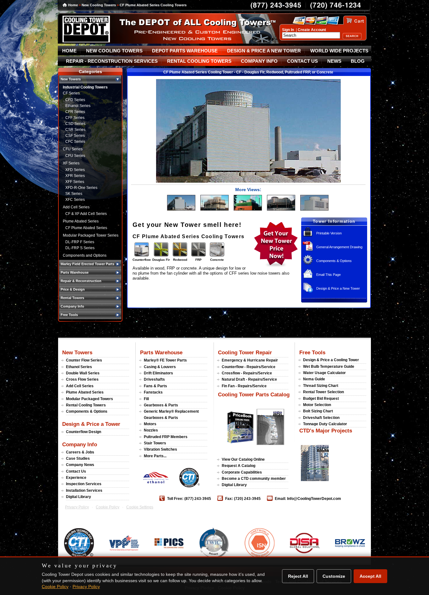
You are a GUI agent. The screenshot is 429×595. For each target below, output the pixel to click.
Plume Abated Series (81, 221)
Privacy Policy (77, 507)
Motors (150, 424)
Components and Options (84, 255)
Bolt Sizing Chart (318, 411)
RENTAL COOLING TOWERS (199, 61)
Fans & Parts (155, 386)
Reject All (298, 576)
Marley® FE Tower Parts (165, 360)
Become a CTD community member (254, 478)
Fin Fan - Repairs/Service (244, 386)
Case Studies (78, 458)
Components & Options (334, 261)
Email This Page (328, 274)
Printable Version (329, 233)
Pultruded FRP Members (165, 437)
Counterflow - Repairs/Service (248, 367)
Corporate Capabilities (242, 472)
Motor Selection (317, 405)
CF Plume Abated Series (86, 228)
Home (73, 5)
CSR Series (75, 129)
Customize (334, 576)
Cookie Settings (139, 507)
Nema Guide (314, 379)
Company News (80, 465)
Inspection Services (83, 484)
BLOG (358, 61)
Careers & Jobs (80, 452)
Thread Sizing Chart (320, 385)
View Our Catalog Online (243, 459)
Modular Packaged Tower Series (90, 235)
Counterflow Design (83, 432)
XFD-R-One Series (81, 187)
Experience (76, 477)
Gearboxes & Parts (161, 405)
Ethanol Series (77, 106)
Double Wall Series (83, 373)
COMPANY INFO (259, 61)
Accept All (370, 576)
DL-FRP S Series (80, 248)
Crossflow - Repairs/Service (247, 373)
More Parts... (155, 456)
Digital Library (78, 497)
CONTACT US (302, 61)
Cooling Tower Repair (245, 352)
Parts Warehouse (161, 352)
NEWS (334, 61)
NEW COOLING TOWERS (114, 50)
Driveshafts (154, 379)
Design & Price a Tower (91, 424)
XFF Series (74, 182)
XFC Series (75, 199)
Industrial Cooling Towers (85, 87)
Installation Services (84, 490)
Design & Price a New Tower (338, 288)
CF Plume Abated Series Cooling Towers (153, 5)
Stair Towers (155, 443)
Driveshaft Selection (321, 417)
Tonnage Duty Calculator (325, 424)
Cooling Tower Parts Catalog (254, 394)
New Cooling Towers (99, 5)
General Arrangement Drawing (339, 247)
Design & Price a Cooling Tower (331, 360)
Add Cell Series (76, 207)
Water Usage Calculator (324, 373)
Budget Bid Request (321, 398)
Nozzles (151, 430)
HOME (69, 50)
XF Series (71, 163)
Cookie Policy (107, 507)
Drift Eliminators (158, 373)
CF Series (71, 93)
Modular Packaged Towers (89, 399)
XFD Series (75, 170)
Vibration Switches (160, 449)
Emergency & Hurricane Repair (250, 360)
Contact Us (76, 471)
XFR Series (75, 176)
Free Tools (312, 352)
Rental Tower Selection (323, 392)
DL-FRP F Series (79, 242)
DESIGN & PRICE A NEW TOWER (264, 50)
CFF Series (74, 117)
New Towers (77, 352)
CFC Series (75, 141)
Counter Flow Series (84, 360)
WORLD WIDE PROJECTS (339, 50)
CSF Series (75, 135)
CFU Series (73, 149)
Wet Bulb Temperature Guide (328, 366)
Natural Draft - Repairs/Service (249, 379)
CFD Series (75, 100)
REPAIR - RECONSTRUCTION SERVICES (112, 61)
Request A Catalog (238, 466)
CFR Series (75, 112)
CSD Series (75, 123)
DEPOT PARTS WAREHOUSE (185, 50)
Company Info (79, 444)
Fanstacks (153, 392)
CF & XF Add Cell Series (86, 214)
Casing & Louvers (160, 367)
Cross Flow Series (82, 379)
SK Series (73, 193)
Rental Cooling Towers (86, 405)
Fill (146, 399)
